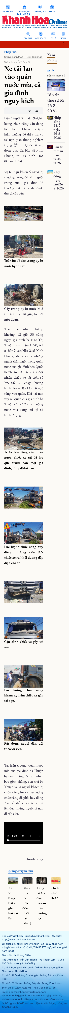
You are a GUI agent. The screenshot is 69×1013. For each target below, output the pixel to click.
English (63, 38)
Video (52, 70)
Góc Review (40, 38)
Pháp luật (10, 52)
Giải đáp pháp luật (37, 57)
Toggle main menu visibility (64, 43)
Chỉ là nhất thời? (55, 893)
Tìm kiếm (28, 38)
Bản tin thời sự (55, 75)
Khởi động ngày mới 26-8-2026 (58, 180)
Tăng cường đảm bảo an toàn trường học (42, 903)
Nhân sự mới (40, 12)
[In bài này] (36, 111)
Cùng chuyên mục (21, 871)
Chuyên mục (8, 12)
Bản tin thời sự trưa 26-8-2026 (58, 155)
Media (52, 12)
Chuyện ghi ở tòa (13, 57)
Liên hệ (53, 38)
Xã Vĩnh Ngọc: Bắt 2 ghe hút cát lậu (13, 903)
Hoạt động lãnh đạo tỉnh (24, 13)
